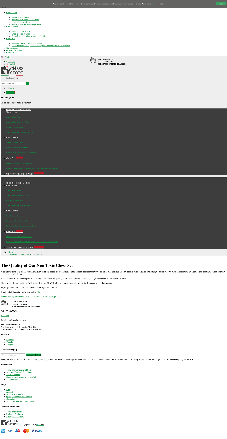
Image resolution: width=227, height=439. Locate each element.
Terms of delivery (13, 374)
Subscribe (31, 355)
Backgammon (12, 48)
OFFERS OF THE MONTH (18, 183)
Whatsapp (5, 316)
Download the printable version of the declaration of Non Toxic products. (31, 296)
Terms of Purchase (14, 412)
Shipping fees (12, 379)
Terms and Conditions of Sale (18, 370)
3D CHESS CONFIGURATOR (25, 247)
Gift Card (10, 53)
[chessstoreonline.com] (12, 81)
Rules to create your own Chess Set (21, 377)
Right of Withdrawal (14, 414)
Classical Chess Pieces (21, 22)
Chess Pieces (11, 12)
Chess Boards (12, 27)
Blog (8, 389)
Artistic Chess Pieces (20, 17)
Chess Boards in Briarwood (23, 34)
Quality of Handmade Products (19, 397)
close (221, 4)
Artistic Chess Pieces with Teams (25, 20)
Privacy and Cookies (15, 416)
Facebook (10, 340)
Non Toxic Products (14, 394)
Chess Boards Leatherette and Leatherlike (29, 36)
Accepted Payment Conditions (19, 372)
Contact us (10, 399)
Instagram (10, 344)
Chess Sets (10, 38)
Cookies (155, 4)
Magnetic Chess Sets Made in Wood (27, 43)
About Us (10, 392)
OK (38, 355)
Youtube (9, 342)
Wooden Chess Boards (21, 31)
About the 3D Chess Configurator (20, 401)
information (41, 292)
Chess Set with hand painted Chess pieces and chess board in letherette (41, 46)
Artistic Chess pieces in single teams (27, 24)
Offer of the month (14, 50)
